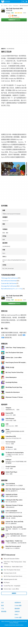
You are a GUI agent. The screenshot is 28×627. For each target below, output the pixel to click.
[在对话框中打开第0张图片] (13, 169)
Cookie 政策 (18, 605)
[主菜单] (26, 1)
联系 (2, 605)
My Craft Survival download (8, 280)
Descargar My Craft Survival (9, 286)
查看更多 (14, 593)
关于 (2, 602)
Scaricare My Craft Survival (8, 283)
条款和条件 (18, 602)
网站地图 (3, 611)
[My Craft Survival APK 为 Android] (3, 10)
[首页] (1, 5)
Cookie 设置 (18, 617)
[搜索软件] (23, 1)
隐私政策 (17, 608)
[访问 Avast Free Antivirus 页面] (14, 16)
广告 (2, 608)
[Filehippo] (5, 1)
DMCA (16, 614)
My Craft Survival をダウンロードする (11, 288)
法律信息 (17, 611)
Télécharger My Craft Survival (9, 278)
